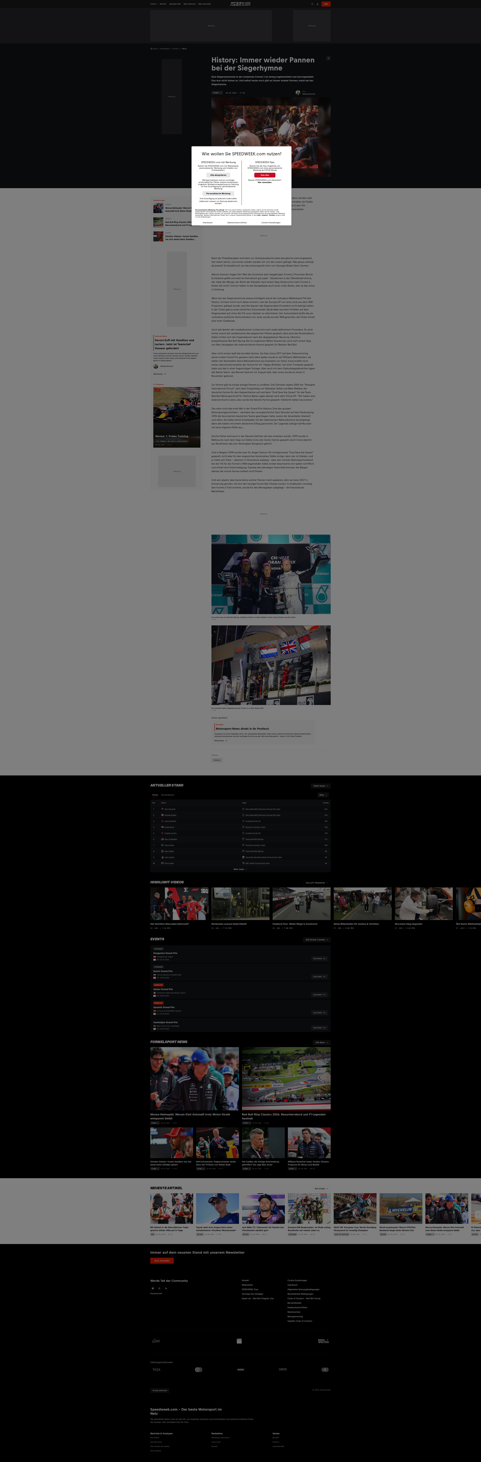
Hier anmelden (265, 182)
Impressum (208, 222)
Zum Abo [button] (265, 175)
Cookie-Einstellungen (270, 222)
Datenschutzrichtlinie (237, 222)
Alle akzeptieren (218, 175)
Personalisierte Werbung (218, 193)
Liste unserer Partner (266, 215)
